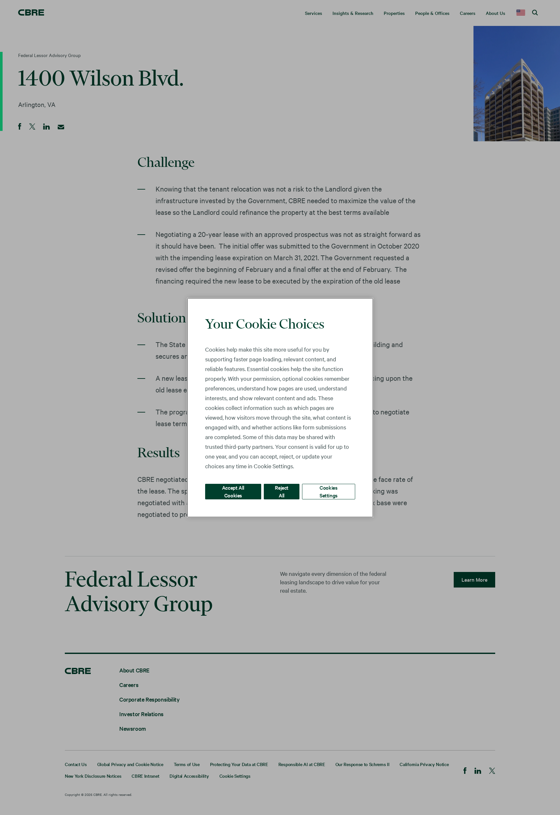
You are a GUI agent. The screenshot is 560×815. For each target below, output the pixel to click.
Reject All (281, 491)
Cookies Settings (329, 491)
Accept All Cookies (233, 491)
